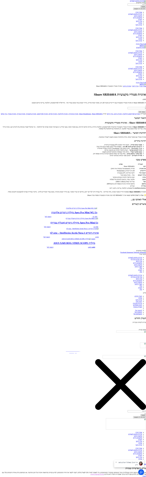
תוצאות (143, 6)
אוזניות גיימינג (127, 86)
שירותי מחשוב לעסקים (135, 14)
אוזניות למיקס (53, 114)
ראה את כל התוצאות (139, 9)
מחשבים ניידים (137, 17)
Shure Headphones (85, 114)
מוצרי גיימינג (138, 266)
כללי (140, 268)
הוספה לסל (142, 112)
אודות (140, 23)
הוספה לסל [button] (48, 217)
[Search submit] (145, 413)
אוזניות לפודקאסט (42, 114)
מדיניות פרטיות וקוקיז (97, 474)
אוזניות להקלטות (63, 114)
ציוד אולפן (4, 114)
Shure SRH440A (97, 114)
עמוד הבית (139, 12)
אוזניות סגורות (21, 114)
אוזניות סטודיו (12, 114)
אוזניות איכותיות (73, 114)
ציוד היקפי (139, 21)
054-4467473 (136, 325)
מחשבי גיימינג (138, 16)
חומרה (140, 19)
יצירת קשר (138, 25)
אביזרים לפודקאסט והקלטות (131, 114)
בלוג (141, 272)
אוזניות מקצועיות (31, 114)
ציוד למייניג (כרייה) (136, 259)
